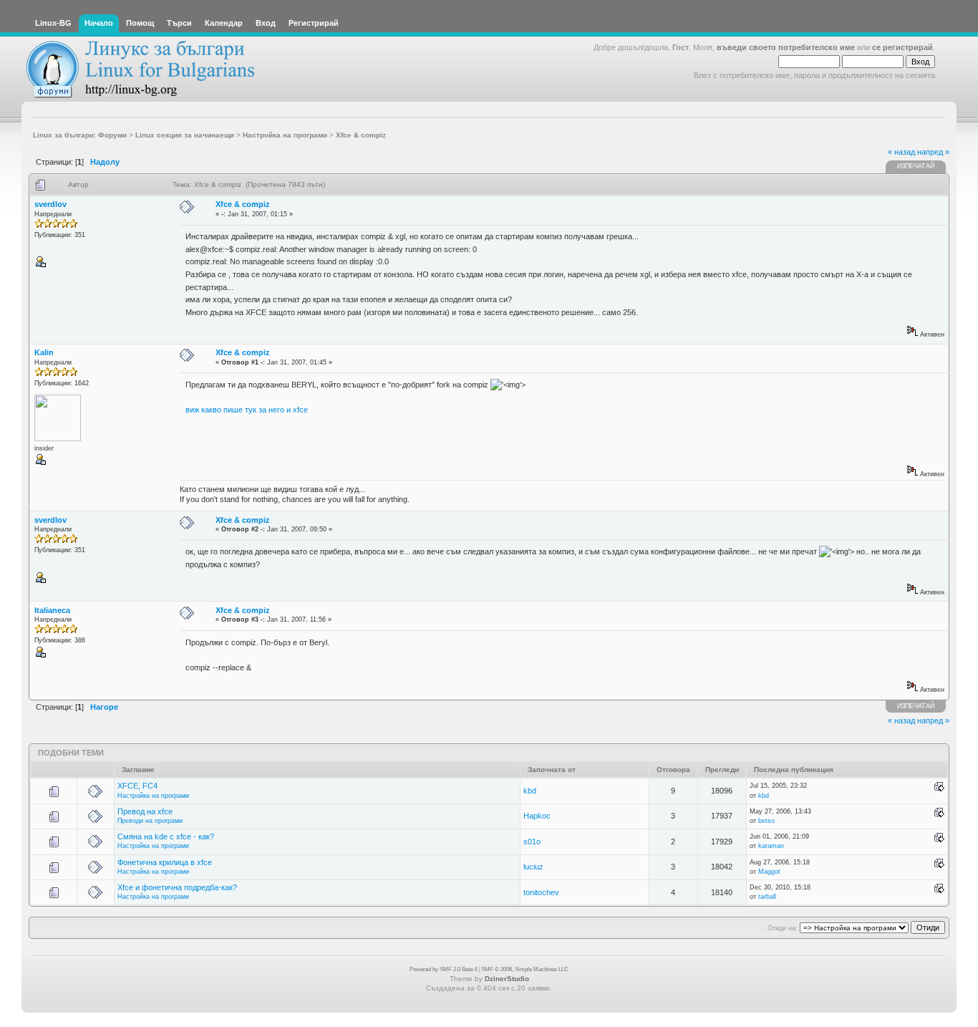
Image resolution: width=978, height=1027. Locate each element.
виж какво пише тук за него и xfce (246, 409)
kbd (529, 790)
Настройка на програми (153, 795)
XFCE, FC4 (137, 785)
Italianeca (52, 610)
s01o (532, 841)
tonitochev (541, 892)
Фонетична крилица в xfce (164, 862)
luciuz (533, 866)
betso (766, 820)
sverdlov (50, 204)
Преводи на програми (150, 820)
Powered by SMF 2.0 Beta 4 (443, 969)
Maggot (769, 871)
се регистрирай (902, 47)
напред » (933, 152)
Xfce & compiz (243, 204)
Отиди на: (783, 928)
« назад (901, 152)
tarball (767, 896)
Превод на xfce (145, 811)
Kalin (44, 352)
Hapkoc (537, 815)
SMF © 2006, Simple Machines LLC (524, 969)
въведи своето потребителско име (786, 47)
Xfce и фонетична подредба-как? (177, 887)
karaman (771, 845)
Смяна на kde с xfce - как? (165, 836)
